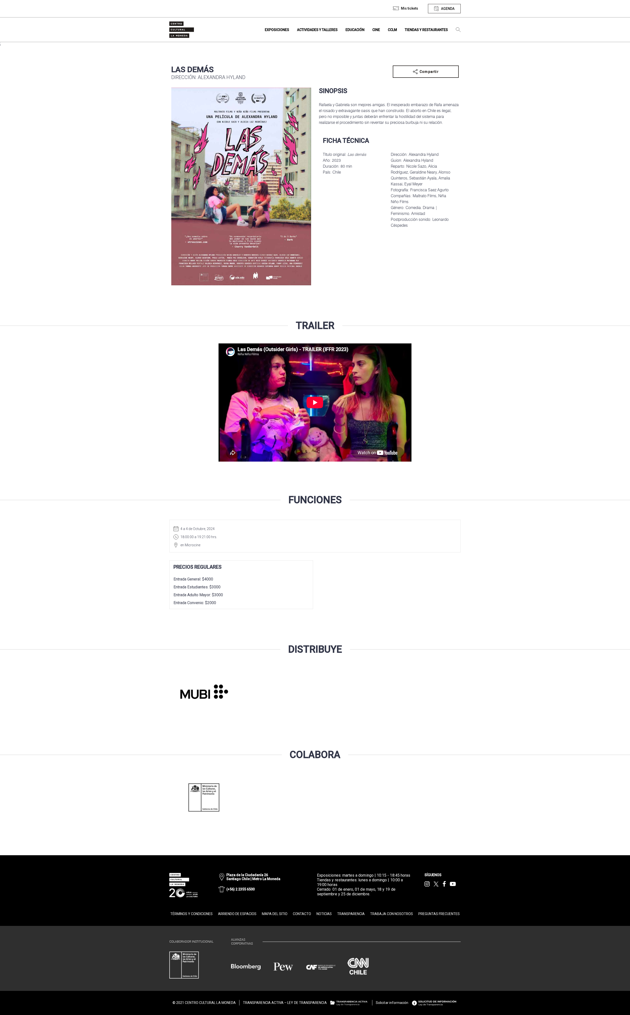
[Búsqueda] (458, 29)
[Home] (181, 29)
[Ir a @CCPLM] (427, 884)
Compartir (429, 72)
